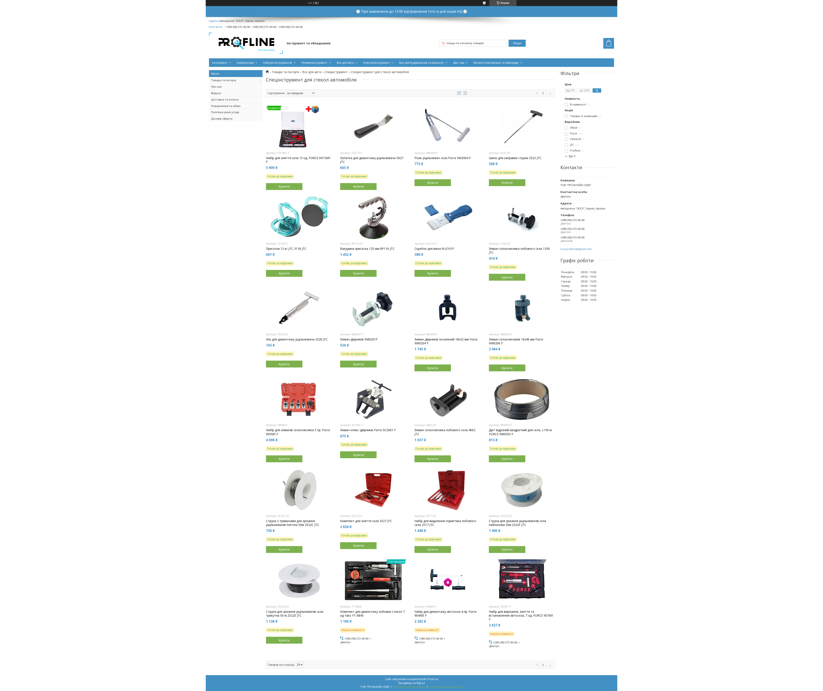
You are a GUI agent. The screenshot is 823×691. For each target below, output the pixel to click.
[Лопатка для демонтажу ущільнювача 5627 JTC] (373, 127)
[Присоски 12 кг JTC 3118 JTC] (299, 217)
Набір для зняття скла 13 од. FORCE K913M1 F (298, 160)
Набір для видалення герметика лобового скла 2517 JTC (445, 523)
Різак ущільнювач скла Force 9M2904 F (443, 158)
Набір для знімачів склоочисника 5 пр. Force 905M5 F (298, 432)
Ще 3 (572, 156)
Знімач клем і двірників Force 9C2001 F (368, 430)
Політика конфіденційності (446, 687)
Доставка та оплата (225, 99)
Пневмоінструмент (314, 63)
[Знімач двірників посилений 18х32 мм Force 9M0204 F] (448, 308)
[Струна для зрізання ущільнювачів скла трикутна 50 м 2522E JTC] (299, 580)
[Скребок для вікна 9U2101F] (448, 217)
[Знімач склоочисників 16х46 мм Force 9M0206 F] (522, 308)
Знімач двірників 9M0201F (359, 339)
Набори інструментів (277, 63)
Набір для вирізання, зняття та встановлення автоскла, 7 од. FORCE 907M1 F (521, 615)
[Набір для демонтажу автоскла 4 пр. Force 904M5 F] (448, 580)
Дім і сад (458, 63)
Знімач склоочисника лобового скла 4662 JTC (445, 432)
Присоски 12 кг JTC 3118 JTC (286, 249)
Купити (284, 186)
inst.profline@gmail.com (576, 249)
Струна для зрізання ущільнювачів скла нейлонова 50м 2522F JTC (517, 523)
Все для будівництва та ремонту (421, 63)
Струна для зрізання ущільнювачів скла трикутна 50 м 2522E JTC (294, 613)
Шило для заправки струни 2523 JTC (515, 158)
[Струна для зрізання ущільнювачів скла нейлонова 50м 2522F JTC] (522, 490)
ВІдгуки (216, 93)
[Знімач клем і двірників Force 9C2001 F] (373, 399)
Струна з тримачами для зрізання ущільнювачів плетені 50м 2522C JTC (292, 523)
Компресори (245, 63)
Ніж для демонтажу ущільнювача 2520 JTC (297, 339)
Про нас (216, 87)
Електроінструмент (376, 63)
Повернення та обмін (225, 106)
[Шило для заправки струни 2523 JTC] (522, 127)
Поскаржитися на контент (409, 687)
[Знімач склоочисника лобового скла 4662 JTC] (448, 399)
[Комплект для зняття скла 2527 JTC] (373, 490)
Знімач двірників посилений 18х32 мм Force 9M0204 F (446, 341)
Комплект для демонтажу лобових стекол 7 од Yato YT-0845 (372, 613)
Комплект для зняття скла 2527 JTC (366, 521)
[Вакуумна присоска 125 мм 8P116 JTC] (373, 217)
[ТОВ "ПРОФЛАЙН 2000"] (246, 44)
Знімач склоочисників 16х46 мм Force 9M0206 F (516, 341)
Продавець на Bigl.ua (411, 683)
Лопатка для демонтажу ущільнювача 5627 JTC (371, 160)
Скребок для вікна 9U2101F (434, 249)
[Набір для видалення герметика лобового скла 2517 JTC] (448, 490)
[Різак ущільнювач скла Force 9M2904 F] (448, 127)
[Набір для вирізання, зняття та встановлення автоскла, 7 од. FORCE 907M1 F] (522, 580)
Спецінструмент (336, 72)
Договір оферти (222, 118)
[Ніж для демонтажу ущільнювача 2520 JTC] (299, 308)
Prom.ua (433, 679)
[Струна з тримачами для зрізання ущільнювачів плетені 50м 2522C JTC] (299, 490)
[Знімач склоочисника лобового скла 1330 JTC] (522, 217)
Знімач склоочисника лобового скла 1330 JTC (519, 250)
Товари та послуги (223, 80)
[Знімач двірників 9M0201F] (373, 308)
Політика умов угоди (225, 112)
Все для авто (345, 63)
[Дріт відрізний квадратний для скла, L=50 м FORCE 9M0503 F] (522, 399)
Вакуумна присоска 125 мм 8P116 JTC (367, 249)
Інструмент (219, 63)
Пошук (517, 43)
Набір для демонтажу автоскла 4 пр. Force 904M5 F (446, 613)
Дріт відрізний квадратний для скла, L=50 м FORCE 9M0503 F (520, 432)
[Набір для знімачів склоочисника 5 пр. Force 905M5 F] (299, 399)
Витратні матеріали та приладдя (496, 63)
